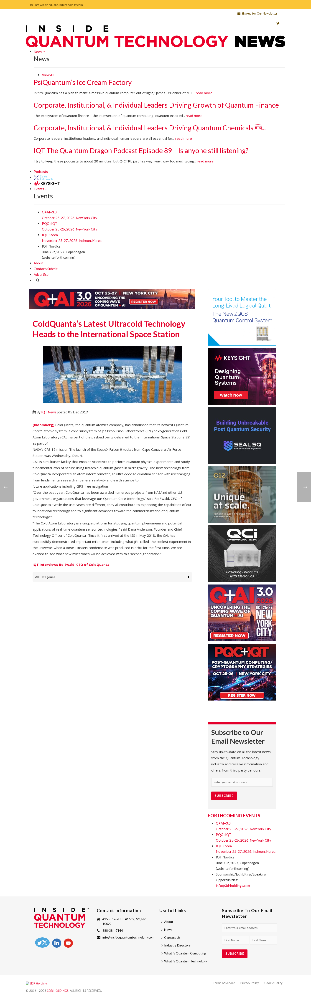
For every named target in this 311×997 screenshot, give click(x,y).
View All (48, 75)
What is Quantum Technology (185, 961)
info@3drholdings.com (233, 885)
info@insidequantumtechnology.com (59, 5)
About (38, 263)
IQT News (48, 412)
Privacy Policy (249, 983)
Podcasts (41, 172)
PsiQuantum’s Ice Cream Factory (83, 82)
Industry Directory (177, 945)
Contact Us (172, 937)
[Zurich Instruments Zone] (44, 177)
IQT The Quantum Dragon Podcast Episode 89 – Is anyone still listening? (141, 150)
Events (39, 189)
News (38, 52)
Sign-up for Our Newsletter (259, 13)
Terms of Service (224, 983)
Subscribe (224, 795)
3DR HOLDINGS (58, 990)
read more (204, 93)
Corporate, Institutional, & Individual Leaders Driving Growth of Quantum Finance (156, 105)
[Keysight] (47, 183)
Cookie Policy (273, 983)
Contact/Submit (46, 269)
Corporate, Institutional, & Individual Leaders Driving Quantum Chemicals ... (150, 128)
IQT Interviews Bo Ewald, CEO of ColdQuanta (71, 564)
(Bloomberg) (43, 425)
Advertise (41, 274)
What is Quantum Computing (185, 953)
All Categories (45, 577)
